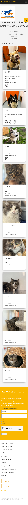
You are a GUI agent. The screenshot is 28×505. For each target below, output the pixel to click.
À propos (4, 456)
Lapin (4, 423)
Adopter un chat (6, 446)
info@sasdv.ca (14, 38)
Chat (4, 421)
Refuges (4, 453)
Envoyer (4, 434)
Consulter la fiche (14, 61)
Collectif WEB (16, 499)
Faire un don (5, 459)
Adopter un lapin (6, 449)
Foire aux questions (7, 472)
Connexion (8, 481)
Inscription (8, 486)
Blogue (3, 462)
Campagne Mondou (7, 466)
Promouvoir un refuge (8, 469)
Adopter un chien (7, 443)
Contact (4, 475)
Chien (4, 420)
